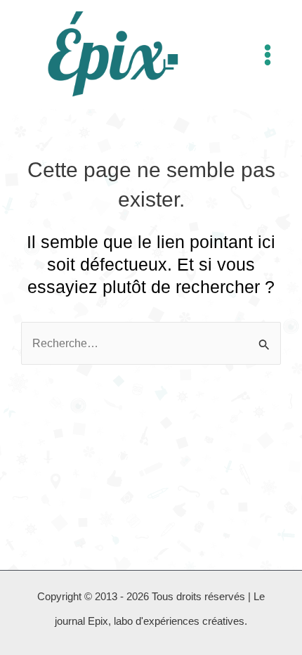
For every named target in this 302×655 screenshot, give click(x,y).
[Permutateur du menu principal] (267, 54)
